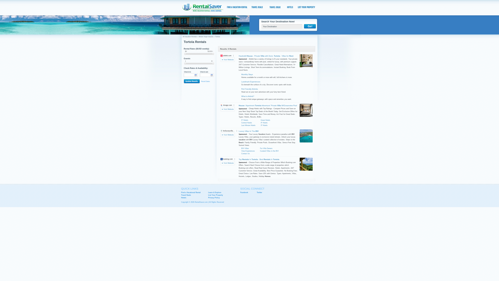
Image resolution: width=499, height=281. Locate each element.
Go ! (310, 26)
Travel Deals (186, 195)
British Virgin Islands (206, 37)
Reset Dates (205, 81)
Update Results (192, 81)
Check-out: (204, 72)
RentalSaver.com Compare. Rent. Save (204, 8)
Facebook (244, 192)
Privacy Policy (214, 198)
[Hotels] (290, 7)
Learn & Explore (214, 192)
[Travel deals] (257, 7)
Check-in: (187, 72)
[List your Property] (306, 7)
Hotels (183, 198)
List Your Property (215, 195)
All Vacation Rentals (190, 37)
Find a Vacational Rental (191, 192)
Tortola (217, 37)
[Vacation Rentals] (237, 7)
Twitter (259, 192)
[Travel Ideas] (275, 7)
